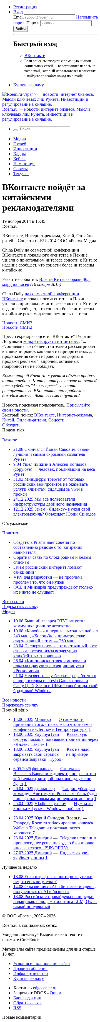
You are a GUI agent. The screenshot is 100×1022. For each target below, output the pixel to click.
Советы (20, 168)
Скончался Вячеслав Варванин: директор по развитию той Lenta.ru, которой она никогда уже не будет (54, 776)
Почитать (11, 533)
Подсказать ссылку (20, 606)
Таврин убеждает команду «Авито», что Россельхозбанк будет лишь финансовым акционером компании (55, 793)
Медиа (19, 138)
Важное (9, 440)
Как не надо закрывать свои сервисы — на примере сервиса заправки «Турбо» (51, 754)
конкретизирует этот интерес (51, 341)
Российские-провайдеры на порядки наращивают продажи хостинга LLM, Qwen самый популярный (55, 901)
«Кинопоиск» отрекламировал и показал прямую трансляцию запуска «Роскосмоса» (49, 665)
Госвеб (19, 143)
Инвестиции (25, 148)
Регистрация (25, 6)
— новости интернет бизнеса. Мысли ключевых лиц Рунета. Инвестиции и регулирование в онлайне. (46, 114)
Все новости (14, 700)
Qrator (55, 992)
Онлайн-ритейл (31, 420)
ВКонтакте (34, 55)
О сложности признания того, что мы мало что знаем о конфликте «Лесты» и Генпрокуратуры (52, 724)
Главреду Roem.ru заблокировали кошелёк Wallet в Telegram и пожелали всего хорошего (53, 828)
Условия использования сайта (41, 963)
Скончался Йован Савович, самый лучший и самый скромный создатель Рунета (51, 454)
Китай (8, 420)
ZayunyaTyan (46, 734)
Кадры (19, 153)
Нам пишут (24, 163)
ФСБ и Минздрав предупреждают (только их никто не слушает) (53, 589)
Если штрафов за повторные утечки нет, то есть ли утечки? (52, 879)
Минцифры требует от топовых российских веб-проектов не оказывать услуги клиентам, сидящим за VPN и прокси (50, 486)
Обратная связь (27, 1002)
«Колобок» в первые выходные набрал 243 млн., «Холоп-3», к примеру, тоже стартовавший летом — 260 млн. (55, 635)
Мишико (42, 719)
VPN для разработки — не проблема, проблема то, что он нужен (48, 579)
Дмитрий (43, 837)
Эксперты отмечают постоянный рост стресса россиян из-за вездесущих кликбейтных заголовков (55, 650)
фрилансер (42, 768)
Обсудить (11, 425)
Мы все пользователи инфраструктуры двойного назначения (50, 501)
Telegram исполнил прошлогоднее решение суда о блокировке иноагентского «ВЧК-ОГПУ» (54, 842)
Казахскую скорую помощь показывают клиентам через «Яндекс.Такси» (55, 739)
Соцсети (56, 420)
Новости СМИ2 (17, 322)
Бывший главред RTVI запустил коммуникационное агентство (49, 623)
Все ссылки (13, 601)
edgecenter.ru (44, 987)
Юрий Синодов (49, 818)
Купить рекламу (28, 84)
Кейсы (19, 158)
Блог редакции (27, 997)
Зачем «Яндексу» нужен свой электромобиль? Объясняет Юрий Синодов (54, 511)
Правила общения (30, 968)
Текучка (21, 173)
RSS (17, 1007)
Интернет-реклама (74, 415)
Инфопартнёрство (30, 973)
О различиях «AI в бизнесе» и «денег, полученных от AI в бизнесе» (54, 889)
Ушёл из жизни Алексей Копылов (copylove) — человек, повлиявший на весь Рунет (54, 469)
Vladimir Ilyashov (50, 803)
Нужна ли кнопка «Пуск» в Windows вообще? (53, 806)
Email (18, 17)
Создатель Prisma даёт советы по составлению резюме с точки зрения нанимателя (47, 547)
